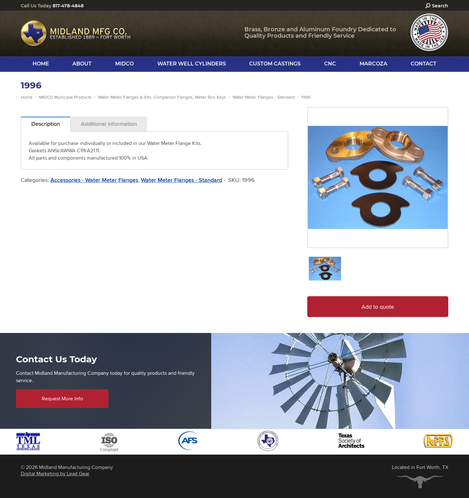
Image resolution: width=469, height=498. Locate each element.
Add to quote (377, 307)
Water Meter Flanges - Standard (181, 180)
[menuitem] (41, 64)
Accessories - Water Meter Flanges (94, 180)
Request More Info (62, 398)
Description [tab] (45, 124)
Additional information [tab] (109, 124)
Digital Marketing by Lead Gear (55, 473)
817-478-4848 (68, 6)
